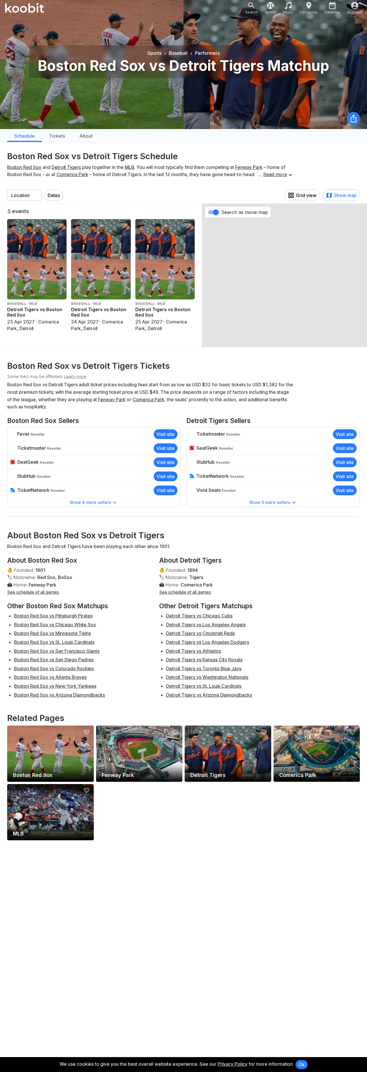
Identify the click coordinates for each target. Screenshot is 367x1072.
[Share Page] (353, 118)
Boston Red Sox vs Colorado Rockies (54, 668)
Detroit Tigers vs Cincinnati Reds (200, 633)
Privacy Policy (232, 1064)
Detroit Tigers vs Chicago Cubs (199, 616)
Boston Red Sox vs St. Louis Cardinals (54, 642)
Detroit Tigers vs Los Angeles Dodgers (207, 642)
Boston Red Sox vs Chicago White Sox (55, 624)
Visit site (166, 434)
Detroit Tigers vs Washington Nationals (207, 677)
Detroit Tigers (66, 167)
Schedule (24, 136)
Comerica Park (72, 174)
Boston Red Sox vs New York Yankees (55, 686)
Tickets (57, 136)
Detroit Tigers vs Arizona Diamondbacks (209, 695)
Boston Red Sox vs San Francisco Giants (56, 651)
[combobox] (24, 195)
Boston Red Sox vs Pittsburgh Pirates (53, 616)
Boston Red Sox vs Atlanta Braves (50, 677)
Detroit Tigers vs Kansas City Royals (204, 659)
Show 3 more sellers (269, 502)
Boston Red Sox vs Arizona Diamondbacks (59, 695)
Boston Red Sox (24, 167)
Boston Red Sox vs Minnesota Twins (52, 633)
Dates (54, 195)
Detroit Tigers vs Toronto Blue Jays (203, 668)
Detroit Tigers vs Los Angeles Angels (206, 624)
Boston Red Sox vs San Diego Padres (53, 659)
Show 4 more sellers (90, 502)
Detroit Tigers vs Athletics (193, 651)
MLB (129, 167)
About (86, 136)
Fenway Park (249, 167)
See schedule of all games (33, 592)
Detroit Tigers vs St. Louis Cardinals (203, 686)
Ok (301, 1064)
